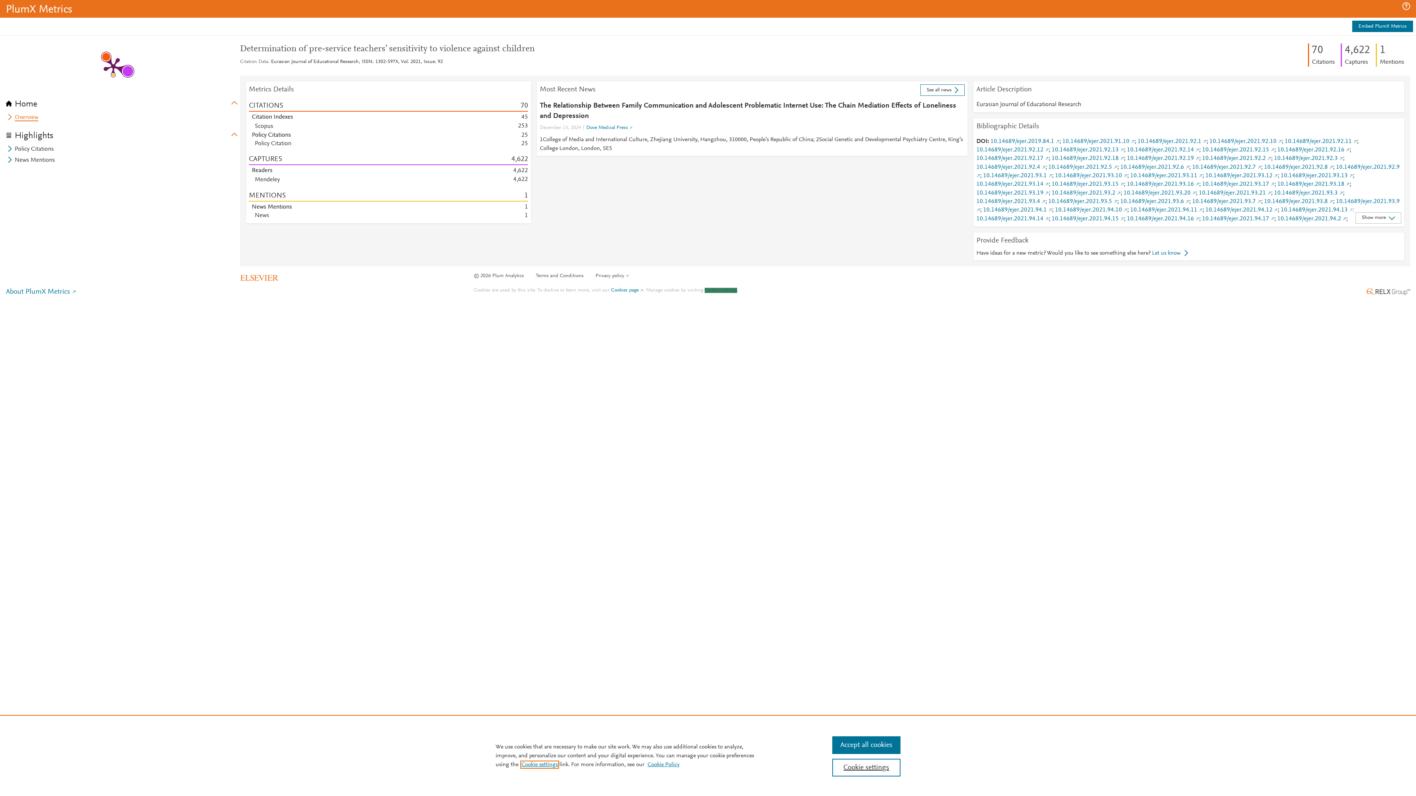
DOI (982, 141)
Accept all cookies (866, 745)
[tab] (123, 102)
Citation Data (254, 61)
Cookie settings (721, 290)
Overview (26, 118)
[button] (1406, 6)
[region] (708, 755)
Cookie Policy (664, 765)
